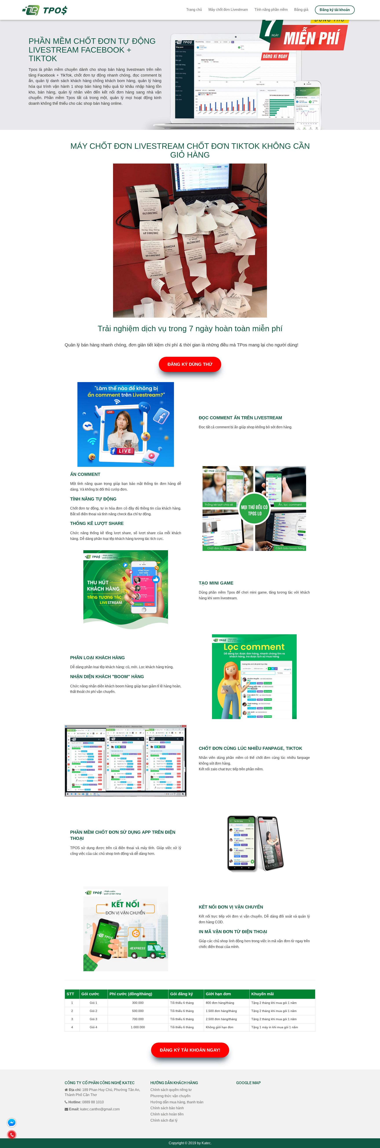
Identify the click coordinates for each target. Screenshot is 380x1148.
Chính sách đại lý (163, 1120)
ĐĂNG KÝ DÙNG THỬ (190, 364)
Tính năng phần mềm (271, 9)
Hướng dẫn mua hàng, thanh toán (176, 1102)
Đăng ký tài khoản (335, 10)
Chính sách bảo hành (167, 1108)
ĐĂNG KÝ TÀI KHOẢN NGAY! (190, 1050)
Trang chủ (194, 9)
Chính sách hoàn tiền (167, 1114)
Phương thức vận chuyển (170, 1096)
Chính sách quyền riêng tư (171, 1090)
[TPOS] (45, 10)
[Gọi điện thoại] (11, 1135)
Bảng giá (301, 9)
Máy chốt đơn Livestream (228, 9)
